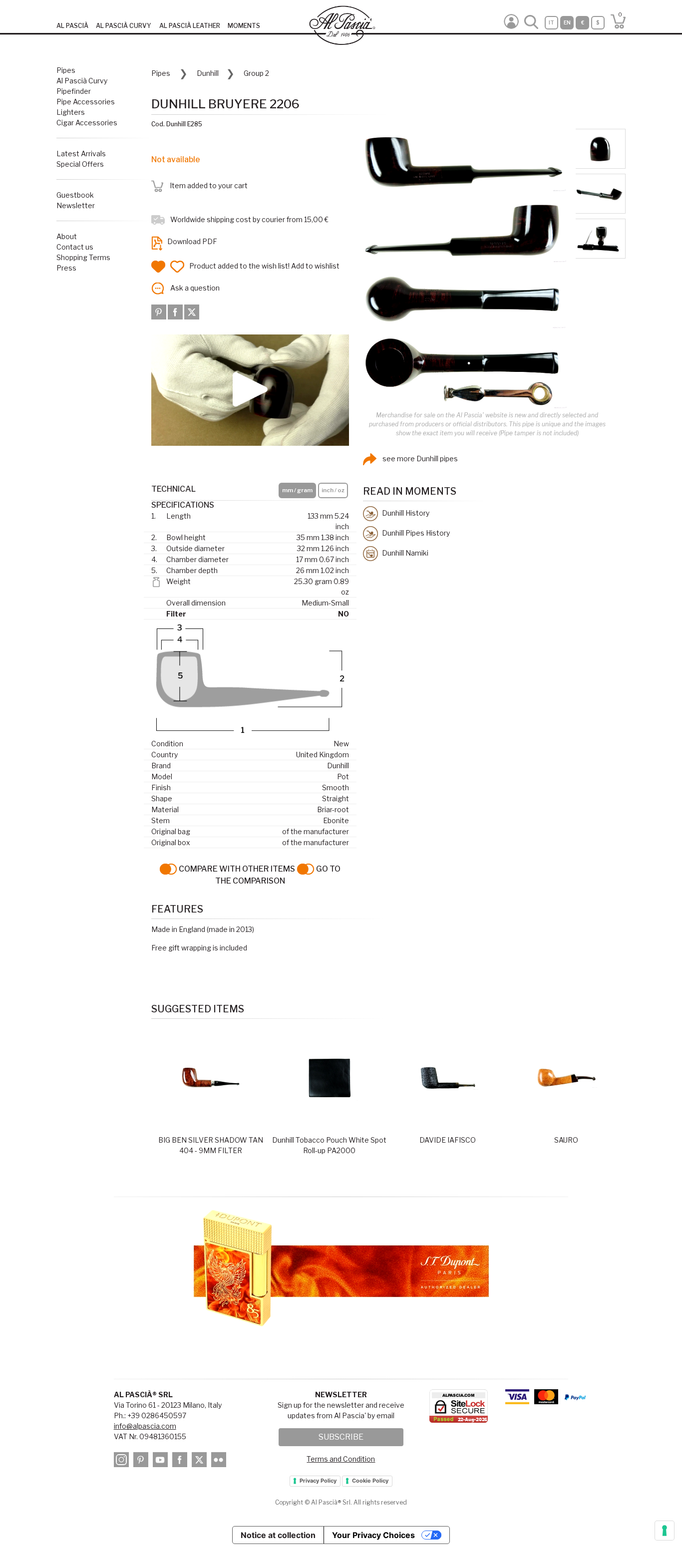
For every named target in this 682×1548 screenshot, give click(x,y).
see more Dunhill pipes (419, 458)
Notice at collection (278, 1535)
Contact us (74, 247)
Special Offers (80, 164)
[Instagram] (123, 1461)
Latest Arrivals (81, 153)
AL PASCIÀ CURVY (123, 25)
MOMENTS (244, 25)
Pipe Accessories (85, 101)
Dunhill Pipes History (415, 532)
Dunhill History (404, 512)
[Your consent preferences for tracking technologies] (664, 1530)
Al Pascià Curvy (81, 80)
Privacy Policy (318, 1480)
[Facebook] (176, 311)
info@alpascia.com (145, 1426)
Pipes (65, 70)
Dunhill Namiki (404, 552)
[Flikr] (220, 1461)
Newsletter (75, 205)
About (66, 236)
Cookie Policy (370, 1480)
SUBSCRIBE (341, 1437)
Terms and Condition (341, 1459)
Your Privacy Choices (373, 1535)
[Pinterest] (159, 311)
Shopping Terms (83, 257)
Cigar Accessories (86, 122)
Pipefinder (73, 91)
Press (66, 268)
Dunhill (208, 73)
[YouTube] (162, 1461)
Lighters (70, 112)
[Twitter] (191, 311)
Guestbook (75, 195)
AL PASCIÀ (72, 25)
